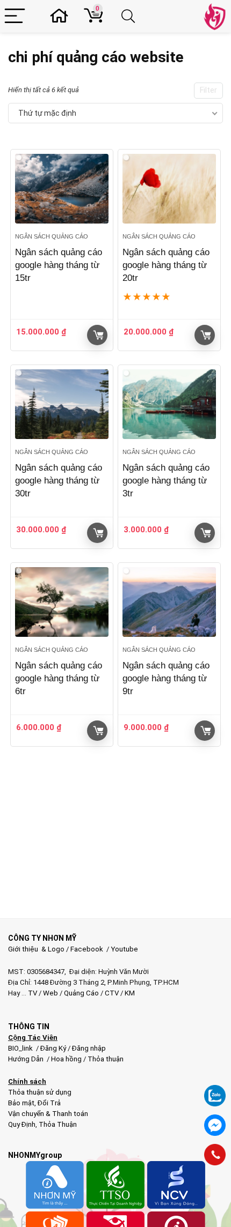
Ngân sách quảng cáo (51, 236)
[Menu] (15, 16)
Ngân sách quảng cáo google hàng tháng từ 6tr (58, 678)
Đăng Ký (54, 1048)
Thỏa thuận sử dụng (39, 1092)
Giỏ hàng (97, 335)
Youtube (124, 949)
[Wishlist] (62, 16)
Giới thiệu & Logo (36, 949)
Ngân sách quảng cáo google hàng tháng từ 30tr (58, 481)
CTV (112, 993)
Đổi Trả (49, 1103)
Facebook (86, 949)
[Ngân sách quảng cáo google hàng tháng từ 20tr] (169, 189)
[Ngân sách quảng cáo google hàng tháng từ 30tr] (62, 404)
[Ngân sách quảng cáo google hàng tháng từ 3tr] (169, 404)
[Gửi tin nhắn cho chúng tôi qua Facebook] (215, 1125)
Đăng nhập (89, 1048)
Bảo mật (21, 1103)
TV (31, 993)
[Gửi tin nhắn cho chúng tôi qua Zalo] (215, 1090)
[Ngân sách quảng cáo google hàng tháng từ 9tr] (169, 602)
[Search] (130, 16)
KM (130, 993)
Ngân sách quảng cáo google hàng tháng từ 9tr (166, 678)
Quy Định (21, 1124)
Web (50, 993)
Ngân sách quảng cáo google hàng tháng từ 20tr (166, 265)
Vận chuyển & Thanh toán (48, 1114)
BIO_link (21, 1048)
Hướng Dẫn (26, 1059)
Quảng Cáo (81, 993)
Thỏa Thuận (57, 1124)
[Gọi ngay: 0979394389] (215, 1154)
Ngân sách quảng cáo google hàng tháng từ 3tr (166, 481)
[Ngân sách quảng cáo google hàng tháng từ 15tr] (62, 189)
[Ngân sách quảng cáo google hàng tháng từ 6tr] (62, 602)
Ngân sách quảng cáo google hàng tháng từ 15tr (58, 265)
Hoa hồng (66, 1059)
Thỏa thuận (105, 1059)
